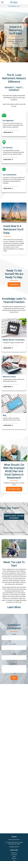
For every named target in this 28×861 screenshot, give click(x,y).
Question (14, 664)
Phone (14, 654)
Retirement (14, 853)
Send (14, 678)
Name (14, 634)
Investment (14, 854)
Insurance (14, 858)
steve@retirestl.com (14, 846)
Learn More (14, 607)
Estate (14, 856)
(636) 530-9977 (16, 839)
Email (14, 644)
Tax (14, 860)
